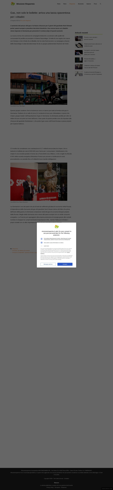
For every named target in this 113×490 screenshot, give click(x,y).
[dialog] (56, 245)
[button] (56, 246)
